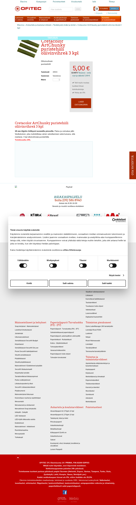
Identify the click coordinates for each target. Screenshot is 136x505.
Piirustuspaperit (56, 422)
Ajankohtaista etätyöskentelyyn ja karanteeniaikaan (98, 364)
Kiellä (29, 283)
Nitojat (88, 337)
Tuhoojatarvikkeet (56, 347)
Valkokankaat (90, 310)
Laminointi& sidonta (19, 19)
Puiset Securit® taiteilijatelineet (26, 351)
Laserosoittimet (91, 313)
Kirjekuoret (90, 373)
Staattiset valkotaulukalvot (95, 292)
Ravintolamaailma (21, 430)
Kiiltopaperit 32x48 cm (58, 433)
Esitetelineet (19, 423)
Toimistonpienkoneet (75, 19)
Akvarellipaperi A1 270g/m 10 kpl (62, 415)
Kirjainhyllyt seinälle (22, 373)
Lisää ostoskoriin (81, 103)
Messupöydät (20, 434)
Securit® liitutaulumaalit (23, 369)
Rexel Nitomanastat (93, 341)
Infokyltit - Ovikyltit (21, 412)
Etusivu (23, 2)
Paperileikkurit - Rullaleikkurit (60, 340)
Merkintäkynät (91, 402)
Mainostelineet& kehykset (44, 19)
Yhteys (112, 2)
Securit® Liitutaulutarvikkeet (25, 387)
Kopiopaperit (90, 369)
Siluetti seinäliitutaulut (23, 355)
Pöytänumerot (20, 391)
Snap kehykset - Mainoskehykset (27, 326)
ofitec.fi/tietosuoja (72, 250)
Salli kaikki (107, 283)
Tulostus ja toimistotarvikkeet (96, 358)
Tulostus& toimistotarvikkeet (90, 19)
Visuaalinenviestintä (31, 19)
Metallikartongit (55, 429)
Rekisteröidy (112, 13)
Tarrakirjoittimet (91, 348)
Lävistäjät (89, 344)
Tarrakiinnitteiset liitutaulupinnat (26, 376)
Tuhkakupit (19, 437)
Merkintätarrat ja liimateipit (95, 377)
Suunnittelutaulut (92, 288)
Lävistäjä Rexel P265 (93, 330)
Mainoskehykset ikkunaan (24, 394)
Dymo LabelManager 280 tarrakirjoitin (99, 326)
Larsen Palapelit (56, 449)
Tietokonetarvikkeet (93, 384)
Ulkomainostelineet (22, 337)
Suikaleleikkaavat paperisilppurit (62, 332)
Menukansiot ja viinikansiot (24, 405)
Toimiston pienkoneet (98, 322)
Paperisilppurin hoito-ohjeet (60, 354)
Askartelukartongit (56, 425)
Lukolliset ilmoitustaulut (23, 330)
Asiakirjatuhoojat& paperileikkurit (60, 19)
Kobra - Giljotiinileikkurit (58, 343)
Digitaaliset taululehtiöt (94, 317)
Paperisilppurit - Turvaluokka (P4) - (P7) (64, 329)
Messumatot (19, 401)
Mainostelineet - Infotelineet (25, 427)
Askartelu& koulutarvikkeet (108, 19)
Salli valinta (68, 283)
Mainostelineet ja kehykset (30, 322)
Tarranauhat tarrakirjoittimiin (96, 351)
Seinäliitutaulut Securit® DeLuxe (26, 348)
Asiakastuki (76, 2)
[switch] (53, 265)
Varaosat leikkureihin (57, 350)
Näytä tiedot (114, 275)
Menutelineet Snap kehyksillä (25, 409)
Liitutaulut (89, 295)
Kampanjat (41, 2)
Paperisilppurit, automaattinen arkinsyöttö (65, 336)
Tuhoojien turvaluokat (58, 357)
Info (94, 2)
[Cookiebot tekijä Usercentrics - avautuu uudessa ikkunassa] (114, 220)
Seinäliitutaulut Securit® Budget (26, 341)
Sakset (52, 440)
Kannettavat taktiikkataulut (95, 299)
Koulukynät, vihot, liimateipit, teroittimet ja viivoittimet (65, 444)
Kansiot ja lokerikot (92, 387)
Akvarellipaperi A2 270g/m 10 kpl (62, 411)
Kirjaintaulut (19, 344)
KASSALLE (114, 8)
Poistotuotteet (59, 2)
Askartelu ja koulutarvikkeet (38, 25)
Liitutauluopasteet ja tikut (24, 384)
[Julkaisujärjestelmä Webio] (73, 501)
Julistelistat (19, 333)
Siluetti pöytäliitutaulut (23, 362)
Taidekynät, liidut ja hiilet (64, 25)
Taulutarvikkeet (91, 303)
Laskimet (89, 333)
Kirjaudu (99, 13)
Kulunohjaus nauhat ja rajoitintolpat (28, 398)
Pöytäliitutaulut (20, 358)
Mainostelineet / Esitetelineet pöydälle (28, 366)
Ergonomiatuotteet (92, 380)
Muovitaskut (90, 391)
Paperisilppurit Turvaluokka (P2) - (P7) (66, 323)
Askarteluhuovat (56, 436)
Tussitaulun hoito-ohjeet (94, 306)
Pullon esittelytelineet (22, 380)
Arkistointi (89, 398)
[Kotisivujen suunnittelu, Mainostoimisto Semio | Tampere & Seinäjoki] (63, 501)
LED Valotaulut (20, 416)
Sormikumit (90, 394)
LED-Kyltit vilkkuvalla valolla (25, 419)
